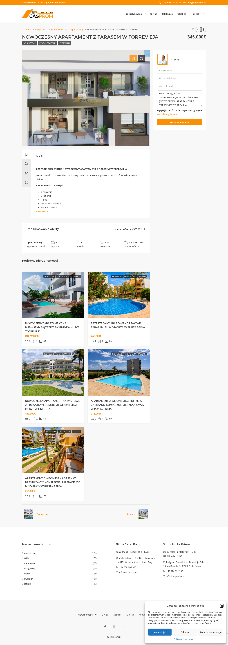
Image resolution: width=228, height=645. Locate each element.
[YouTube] (123, 626)
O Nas (153, 13)
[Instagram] (114, 626)
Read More (42, 211)
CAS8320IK (76, 354)
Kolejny (131, 514)
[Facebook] (105, 626)
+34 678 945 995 (127, 567)
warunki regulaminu (167, 114)
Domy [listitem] (27, 573)
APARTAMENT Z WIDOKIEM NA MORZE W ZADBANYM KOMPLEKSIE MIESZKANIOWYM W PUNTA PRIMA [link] (118, 405)
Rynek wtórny (130, 276)
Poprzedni (42, 514)
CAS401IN (76, 276)
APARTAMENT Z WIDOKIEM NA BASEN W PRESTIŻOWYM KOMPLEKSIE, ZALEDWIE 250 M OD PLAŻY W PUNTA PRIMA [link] (52, 482)
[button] (221, 605)
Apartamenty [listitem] (31, 553)
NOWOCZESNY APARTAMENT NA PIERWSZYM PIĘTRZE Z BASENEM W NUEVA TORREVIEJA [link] (52, 327)
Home (28, 29)
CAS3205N (142, 276)
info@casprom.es (128, 572)
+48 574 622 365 (174, 571)
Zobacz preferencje (211, 632)
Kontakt (196, 13)
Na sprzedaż (41, 29)
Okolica (181, 13)
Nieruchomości (133, 13)
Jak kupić (167, 13)
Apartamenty (77, 29)
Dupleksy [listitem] (28, 578)
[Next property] (143, 514)
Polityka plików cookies (184, 639)
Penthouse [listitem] (29, 563)
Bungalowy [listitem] (30, 568)
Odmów (185, 632)
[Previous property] (28, 514)
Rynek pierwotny (59, 29)
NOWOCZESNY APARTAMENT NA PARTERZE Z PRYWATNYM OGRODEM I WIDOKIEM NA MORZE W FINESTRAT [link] (52, 405)
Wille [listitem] (26, 558)
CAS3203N (76, 431)
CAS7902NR (65, 43)
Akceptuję (159, 632)
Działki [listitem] (27, 583)
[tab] (133, 58)
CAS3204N (142, 354)
